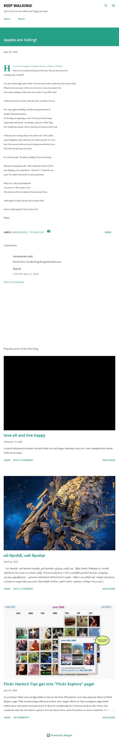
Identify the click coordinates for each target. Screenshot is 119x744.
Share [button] (108, 232)
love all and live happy (24, 435)
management (20, 232)
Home (7, 18)
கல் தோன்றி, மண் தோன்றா (24, 555)
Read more (109, 460)
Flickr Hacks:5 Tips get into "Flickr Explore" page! (49, 683)
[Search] (106, 5)
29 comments (21, 717)
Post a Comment (14, 282)
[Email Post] (49, 232)
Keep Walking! (18, 5)
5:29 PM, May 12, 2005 (26, 273)
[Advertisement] (59, 315)
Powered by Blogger (61, 735)
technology (36, 232)
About (21, 18)
